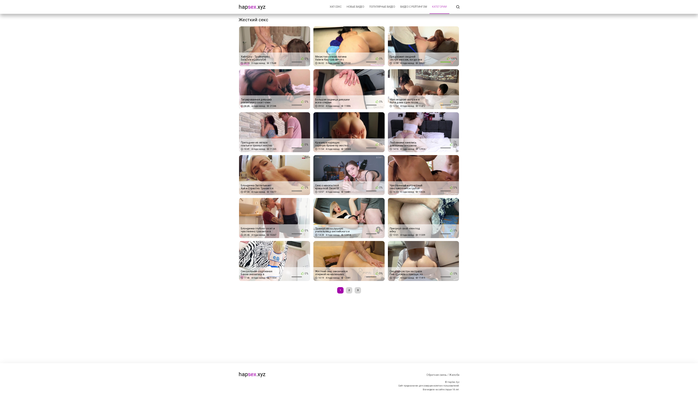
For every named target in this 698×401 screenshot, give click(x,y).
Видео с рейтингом (413, 6)
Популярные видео (382, 6)
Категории (439, 6)
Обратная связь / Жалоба (442, 374)
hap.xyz (252, 7)
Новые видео (355, 6)
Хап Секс (336, 6)
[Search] (458, 7)
